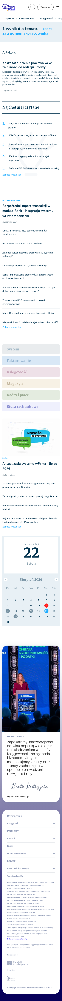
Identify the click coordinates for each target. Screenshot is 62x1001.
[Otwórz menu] (58, 7)
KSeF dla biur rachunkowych (18, 948)
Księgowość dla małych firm (18, 945)
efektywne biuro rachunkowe (42, 910)
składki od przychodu (38, 934)
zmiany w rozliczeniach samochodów (22, 891)
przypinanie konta (36, 900)
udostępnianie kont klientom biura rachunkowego (27, 897)
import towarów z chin (15, 937)
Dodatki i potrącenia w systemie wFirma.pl (24, 265)
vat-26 (36, 903)
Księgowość (46, 18)
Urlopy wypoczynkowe (26, 913)
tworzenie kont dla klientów (18, 900)
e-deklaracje (38, 885)
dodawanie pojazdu (15, 907)
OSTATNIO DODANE (12, 200)
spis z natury (12, 934)
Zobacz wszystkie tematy (17, 939)
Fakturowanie (26, 18)
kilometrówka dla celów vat (34, 907)
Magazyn (15, 384)
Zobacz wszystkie (12, 174)
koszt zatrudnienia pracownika (19, 888)
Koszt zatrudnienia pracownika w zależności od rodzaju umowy (27, 65)
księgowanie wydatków (16, 882)
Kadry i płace (18, 395)
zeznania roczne (26, 885)
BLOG (5, 458)
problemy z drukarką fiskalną (40, 916)
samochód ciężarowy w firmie (18, 910)
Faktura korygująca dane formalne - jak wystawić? (29, 158)
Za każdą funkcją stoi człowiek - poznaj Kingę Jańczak (30, 496)
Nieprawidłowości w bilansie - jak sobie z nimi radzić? (30, 322)
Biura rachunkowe (22, 406)
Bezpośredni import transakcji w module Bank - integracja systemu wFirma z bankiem (34, 146)
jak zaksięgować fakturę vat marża (20, 903)
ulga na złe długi (43, 891)
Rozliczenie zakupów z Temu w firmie (22, 243)
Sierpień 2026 (31, 580)
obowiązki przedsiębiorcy (43, 928)
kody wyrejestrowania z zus (18, 916)
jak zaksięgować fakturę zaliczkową (21, 894)
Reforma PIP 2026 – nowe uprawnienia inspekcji (34, 168)
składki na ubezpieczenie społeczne (21, 922)
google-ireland (23, 934)
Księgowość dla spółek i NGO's (41, 945)
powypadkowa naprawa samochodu (40, 882)
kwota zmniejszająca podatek (19, 919)
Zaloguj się (45, 7)
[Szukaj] (31, 7)
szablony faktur (13, 885)
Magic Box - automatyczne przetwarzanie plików (30, 125)
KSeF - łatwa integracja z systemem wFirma (32, 135)
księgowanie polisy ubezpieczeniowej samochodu (27, 931)
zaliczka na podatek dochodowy (20, 925)
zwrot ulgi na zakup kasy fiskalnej (20, 928)
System (9, 18)
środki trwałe (12, 913)
